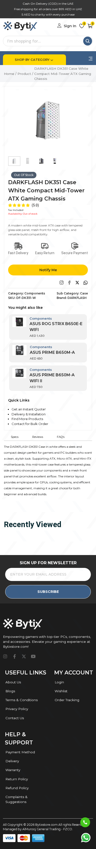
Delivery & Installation (29, 414)
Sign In (70, 26)
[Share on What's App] (85, 282)
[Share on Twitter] (77, 283)
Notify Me (48, 270)
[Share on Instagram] (62, 283)
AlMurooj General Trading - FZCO (47, 829)
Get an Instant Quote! (29, 409)
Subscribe (48, 591)
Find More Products (27, 419)
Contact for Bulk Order (30, 424)
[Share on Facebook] (69, 283)
